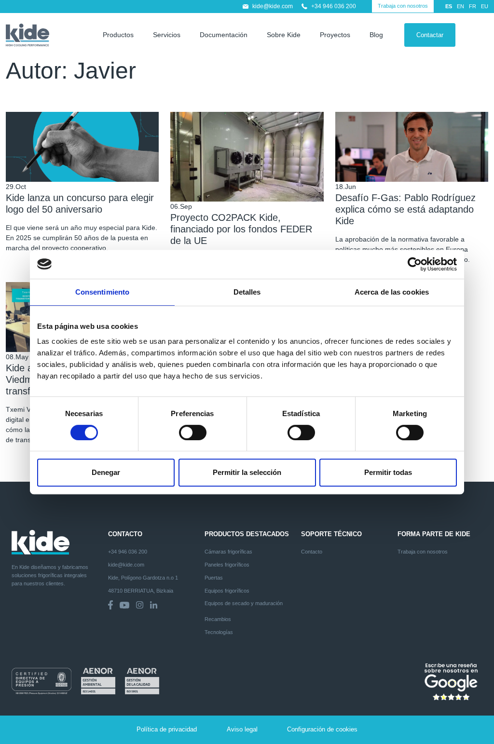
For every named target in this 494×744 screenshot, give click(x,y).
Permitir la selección (247, 472)
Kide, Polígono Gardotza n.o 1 (143, 578)
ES (448, 6)
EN (460, 6)
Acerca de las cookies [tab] (392, 292)
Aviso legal (242, 729)
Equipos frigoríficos (227, 591)
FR (472, 6)
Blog (376, 35)
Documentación (223, 35)
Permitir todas (388, 472)
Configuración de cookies (322, 729)
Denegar (106, 472)
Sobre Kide (284, 35)
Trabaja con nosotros (403, 6)
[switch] (192, 432)
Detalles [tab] (247, 292)
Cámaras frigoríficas (228, 552)
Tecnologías (219, 632)
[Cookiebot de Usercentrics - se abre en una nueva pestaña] (414, 264)
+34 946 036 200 (333, 6)
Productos (118, 35)
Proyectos (335, 35)
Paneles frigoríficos (227, 565)
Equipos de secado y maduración (244, 603)
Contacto (311, 552)
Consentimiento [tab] (102, 292)
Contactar (429, 35)
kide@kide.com (272, 6)
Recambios (218, 619)
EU (484, 6)
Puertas (214, 578)
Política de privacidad (167, 729)
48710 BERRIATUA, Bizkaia (140, 591)
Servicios (166, 35)
